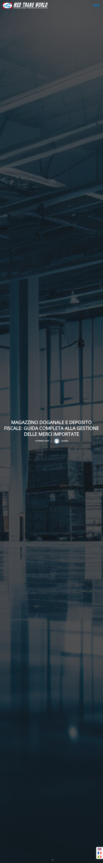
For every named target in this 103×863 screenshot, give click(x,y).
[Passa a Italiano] (99, 857)
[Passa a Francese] (99, 853)
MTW (66, 441)
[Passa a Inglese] (99, 849)
